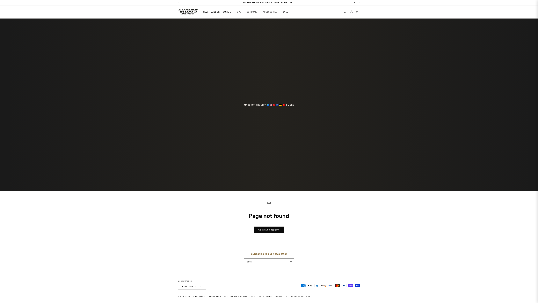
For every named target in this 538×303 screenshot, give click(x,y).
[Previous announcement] (179, 2)
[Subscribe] (291, 261)
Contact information (264, 296)
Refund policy (200, 296)
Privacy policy (215, 296)
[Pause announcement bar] (354, 3)
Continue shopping (269, 229)
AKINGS (188, 297)
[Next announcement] (359, 2)
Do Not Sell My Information (299, 296)
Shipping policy (246, 296)
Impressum (280, 296)
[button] (239, 12)
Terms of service (230, 296)
